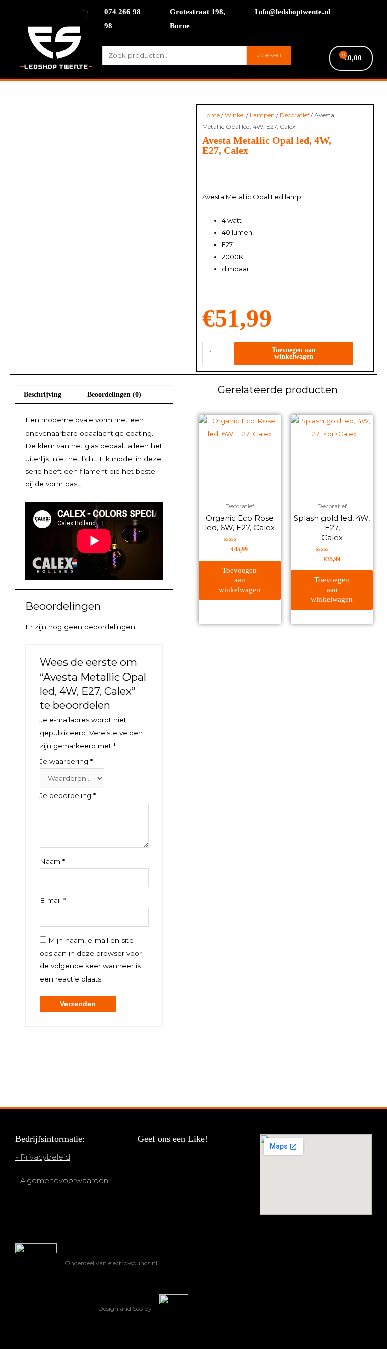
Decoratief (294, 115)
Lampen (262, 115)
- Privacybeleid (42, 1157)
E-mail (53, 900)
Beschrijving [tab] (42, 394)
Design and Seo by (125, 1308)
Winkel (235, 115)
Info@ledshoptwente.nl (292, 12)
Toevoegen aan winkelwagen (294, 353)
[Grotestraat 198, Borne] (157, 19)
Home (211, 115)
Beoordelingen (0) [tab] (114, 394)
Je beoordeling (68, 795)
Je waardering (66, 761)
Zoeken (269, 55)
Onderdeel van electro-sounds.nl (110, 1263)
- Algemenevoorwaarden (61, 1180)
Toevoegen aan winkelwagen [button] (240, 580)
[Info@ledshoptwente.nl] (242, 12)
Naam (52, 861)
